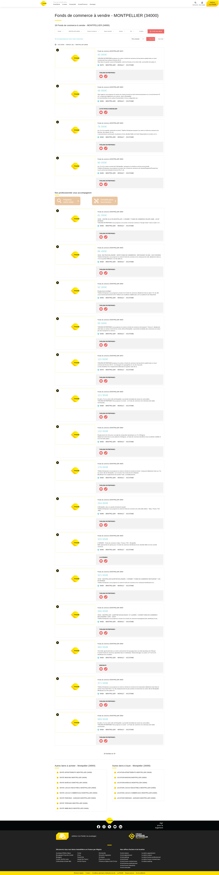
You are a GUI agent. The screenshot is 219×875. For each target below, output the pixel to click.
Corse (79, 853)
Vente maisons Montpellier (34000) (73, 777)
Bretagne (59, 857)
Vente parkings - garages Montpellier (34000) (78, 798)
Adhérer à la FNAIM (212, 3)
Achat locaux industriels (127, 865)
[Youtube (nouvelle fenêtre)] (115, 826)
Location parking (147, 861)
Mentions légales (79, 873)
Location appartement (148, 853)
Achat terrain (124, 859)
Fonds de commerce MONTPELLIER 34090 (110, 499)
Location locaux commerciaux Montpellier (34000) (137, 793)
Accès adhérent (140, 873)
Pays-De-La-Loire (104, 859)
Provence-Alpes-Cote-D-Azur (108, 861)
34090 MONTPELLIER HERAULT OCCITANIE (117, 513)
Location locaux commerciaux (151, 859)
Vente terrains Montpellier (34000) (74, 803)
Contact (88, 873)
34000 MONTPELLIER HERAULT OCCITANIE (117, 101)
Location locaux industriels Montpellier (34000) (136, 788)
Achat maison (124, 853)
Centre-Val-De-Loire (62, 859)
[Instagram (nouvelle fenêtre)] (104, 826)
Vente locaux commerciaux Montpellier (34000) (78, 793)
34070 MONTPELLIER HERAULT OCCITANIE (117, 65)
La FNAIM (120, 873)
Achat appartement (126, 855)
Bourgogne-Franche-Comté (64, 855)
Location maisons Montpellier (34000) (132, 777)
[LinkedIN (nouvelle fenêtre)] (120, 826)
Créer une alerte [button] (157, 31)
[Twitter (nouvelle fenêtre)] (109, 826)
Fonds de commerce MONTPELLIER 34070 (110, 51)
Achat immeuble (125, 867)
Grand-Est (80, 857)
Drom (79, 855)
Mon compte (202, 5)
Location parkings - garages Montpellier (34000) (136, 798)
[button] (56, 4)
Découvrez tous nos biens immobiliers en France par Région (79, 849)
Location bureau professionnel (151, 857)
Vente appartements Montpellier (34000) (76, 772)
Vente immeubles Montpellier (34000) (74, 808)
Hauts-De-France (82, 859)
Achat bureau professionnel (128, 863)
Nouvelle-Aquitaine (105, 855)
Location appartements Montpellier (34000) (134, 772)
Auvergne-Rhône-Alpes (63, 853)
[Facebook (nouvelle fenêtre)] (98, 826)
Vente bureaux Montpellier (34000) (73, 782)
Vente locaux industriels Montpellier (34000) (78, 788)
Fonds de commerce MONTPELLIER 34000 (110, 87)
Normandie (102, 853)
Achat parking (124, 857)
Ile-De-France (81, 861)
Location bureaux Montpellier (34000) (132, 782)
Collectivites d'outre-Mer (63, 861)
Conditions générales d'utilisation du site (103, 873)
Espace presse (129, 873)
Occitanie (102, 857)
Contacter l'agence (101, 76)
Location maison (147, 855)
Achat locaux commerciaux (128, 861)
